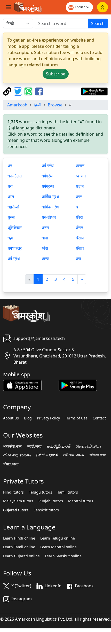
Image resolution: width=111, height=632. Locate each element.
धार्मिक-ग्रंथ (50, 196)
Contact (99, 418)
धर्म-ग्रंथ (13, 258)
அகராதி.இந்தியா (88, 446)
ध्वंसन (80, 165)
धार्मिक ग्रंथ (50, 207)
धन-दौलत (14, 176)
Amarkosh (17, 105)
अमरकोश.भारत (12, 446)
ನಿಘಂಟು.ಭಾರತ (47, 455)
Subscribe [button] (55, 74)
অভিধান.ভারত (98, 455)
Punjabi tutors (50, 501)
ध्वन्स (45, 258)
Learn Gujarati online (21, 556)
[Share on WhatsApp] (29, 91)
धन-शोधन (49, 217)
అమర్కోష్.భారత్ (58, 446)
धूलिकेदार (14, 227)
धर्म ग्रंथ (48, 165)
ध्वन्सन (81, 176)
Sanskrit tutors (46, 510)
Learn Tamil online (19, 547)
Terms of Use (76, 418)
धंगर (79, 196)
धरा (10, 186)
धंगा (78, 258)
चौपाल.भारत (11, 464)
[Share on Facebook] (39, 91)
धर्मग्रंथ (47, 176)
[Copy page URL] (8, 91)
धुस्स (11, 217)
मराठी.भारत (34, 446)
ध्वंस (45, 248)
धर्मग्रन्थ (48, 186)
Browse (55, 105)
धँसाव (80, 248)
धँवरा (79, 217)
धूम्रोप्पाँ (13, 207)
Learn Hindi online (19, 538)
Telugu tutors (40, 492)
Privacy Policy (48, 418)
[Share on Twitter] (18, 91)
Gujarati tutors (15, 510)
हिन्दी (37, 105)
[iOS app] (22, 385)
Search (98, 23)
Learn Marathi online (58, 547)
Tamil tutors (67, 492)
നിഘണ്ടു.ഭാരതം (17, 455)
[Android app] (78, 385)
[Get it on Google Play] (94, 91)
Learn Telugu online (57, 538)
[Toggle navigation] (8, 7)
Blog (28, 418)
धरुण (45, 227)
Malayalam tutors (18, 501)
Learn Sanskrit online (63, 556)
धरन (10, 196)
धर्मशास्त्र (14, 248)
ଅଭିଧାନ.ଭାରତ (73, 455)
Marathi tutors (80, 501)
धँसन (79, 227)
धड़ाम (80, 186)
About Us (11, 418)
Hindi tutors (13, 492)
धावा (45, 238)
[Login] (102, 7)
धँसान (80, 238)
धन (9, 165)
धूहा (10, 238)
